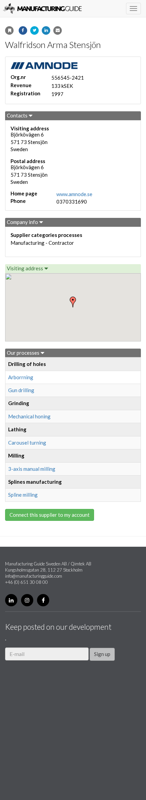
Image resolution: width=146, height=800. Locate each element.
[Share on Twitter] (34, 30)
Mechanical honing (29, 416)
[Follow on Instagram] (27, 600)
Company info (23, 222)
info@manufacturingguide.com (33, 576)
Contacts (18, 115)
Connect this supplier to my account (50, 515)
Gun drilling (21, 390)
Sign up (102, 654)
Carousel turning (27, 442)
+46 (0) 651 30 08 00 (26, 582)
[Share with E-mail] (57, 30)
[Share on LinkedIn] (46, 30)
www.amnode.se (74, 194)
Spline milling (23, 495)
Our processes (23, 353)
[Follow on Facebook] (43, 600)
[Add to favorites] (9, 30)
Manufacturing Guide (42, 8)
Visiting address (25, 268)
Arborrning (20, 377)
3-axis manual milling (31, 469)
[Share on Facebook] (23, 30)
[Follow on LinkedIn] (11, 600)
